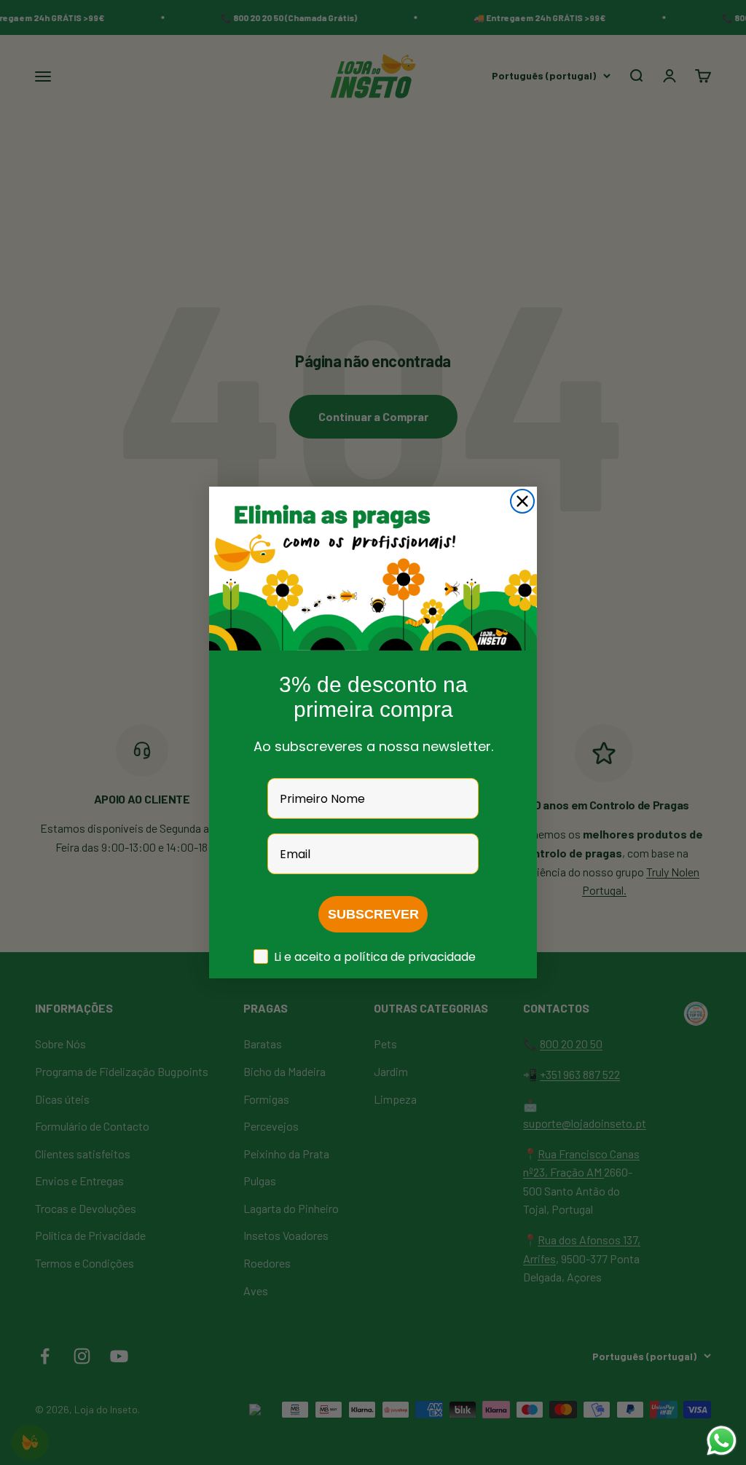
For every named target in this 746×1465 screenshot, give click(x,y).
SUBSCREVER (373, 914)
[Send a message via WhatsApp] (721, 1440)
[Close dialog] (522, 501)
